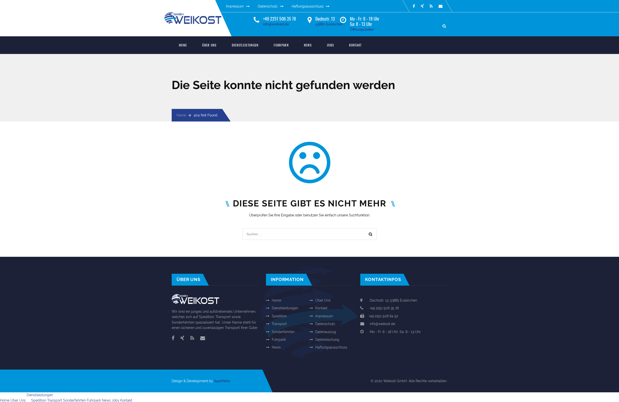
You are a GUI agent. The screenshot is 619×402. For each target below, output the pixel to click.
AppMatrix (222, 381)
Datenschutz (268, 6)
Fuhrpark (281, 45)
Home (183, 45)
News (308, 45)
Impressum (235, 6)
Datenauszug (325, 332)
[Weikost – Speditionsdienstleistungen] (197, 15)
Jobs (330, 45)
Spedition (279, 316)
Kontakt (355, 45)
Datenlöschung (327, 339)
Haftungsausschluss (308, 6)
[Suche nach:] (310, 231)
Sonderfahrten (283, 332)
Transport (279, 324)
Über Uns (209, 45)
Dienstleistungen (245, 45)
